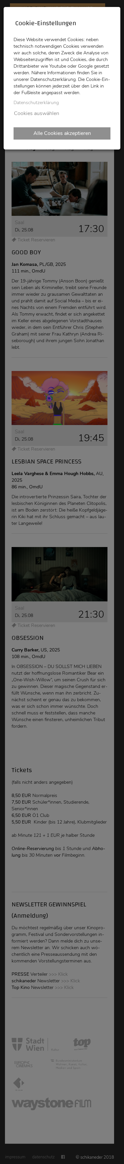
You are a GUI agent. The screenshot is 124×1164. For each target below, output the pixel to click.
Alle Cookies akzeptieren (62, 133)
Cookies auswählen (36, 113)
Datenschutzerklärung (36, 102)
